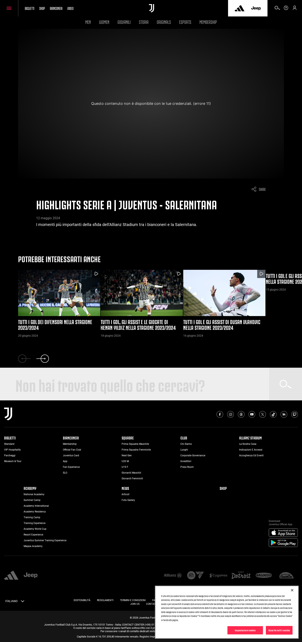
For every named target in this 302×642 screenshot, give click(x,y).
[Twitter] (262, 414)
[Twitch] (294, 414)
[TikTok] (273, 414)
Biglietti (29, 8)
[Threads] (241, 414)
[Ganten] (286, 576)
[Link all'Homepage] (151, 8)
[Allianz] (172, 576)
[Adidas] (239, 8)
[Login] (294, 9)
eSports (185, 21)
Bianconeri (56, 8)
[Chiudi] (292, 590)
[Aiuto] (286, 9)
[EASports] (195, 575)
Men (88, 21)
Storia (144, 21)
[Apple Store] (283, 532)
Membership (208, 21)
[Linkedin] (284, 414)
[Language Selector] (22, 602)
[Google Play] (283, 542)
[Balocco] (263, 576)
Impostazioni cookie (245, 630)
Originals (164, 21)
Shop (42, 8)
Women (104, 21)
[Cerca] (277, 9)
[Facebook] (220, 414)
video (70, 8)
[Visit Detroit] (241, 575)
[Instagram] (230, 414)
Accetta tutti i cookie (279, 630)
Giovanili (124, 21)
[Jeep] (256, 8)
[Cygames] (218, 576)
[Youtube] (252, 414)
